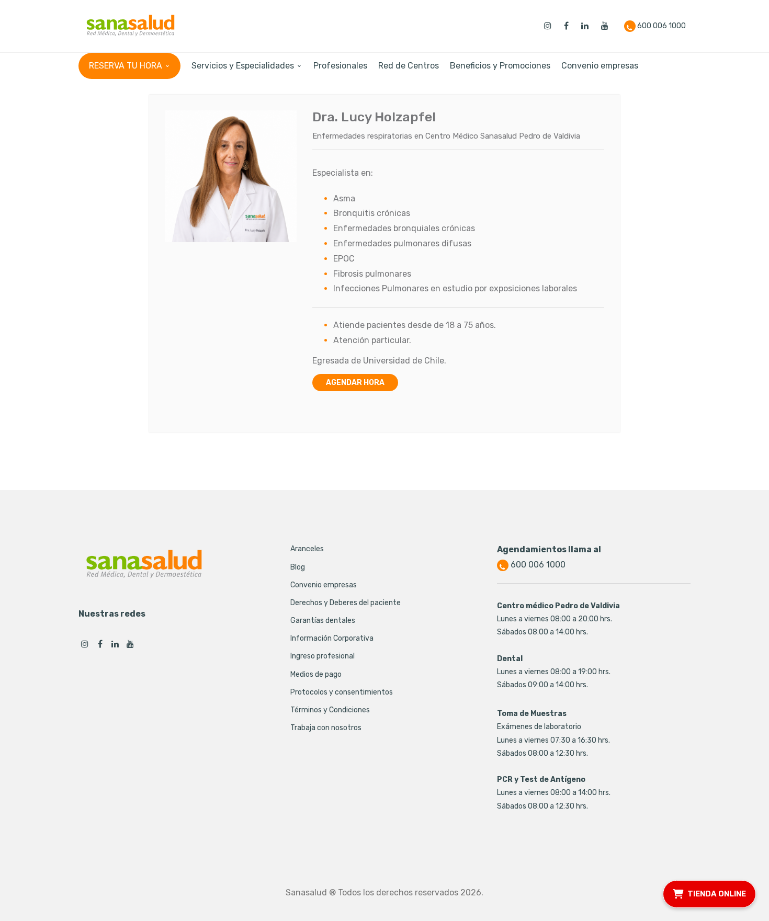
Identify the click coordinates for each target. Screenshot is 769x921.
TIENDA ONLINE (716, 893)
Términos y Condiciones (330, 710)
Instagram (84, 644)
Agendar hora (355, 382)
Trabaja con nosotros (325, 727)
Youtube (130, 644)
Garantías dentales (322, 620)
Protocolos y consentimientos (341, 692)
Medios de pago (316, 674)
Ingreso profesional (322, 656)
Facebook (100, 644)
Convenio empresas (323, 585)
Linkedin (115, 644)
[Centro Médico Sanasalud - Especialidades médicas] (130, 25)
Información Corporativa (332, 638)
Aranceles (307, 548)
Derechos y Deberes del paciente (345, 602)
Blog (297, 567)
